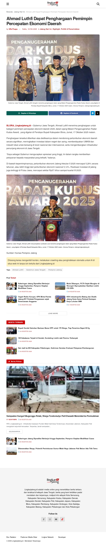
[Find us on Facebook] (43, 519)
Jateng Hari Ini (19, 11)
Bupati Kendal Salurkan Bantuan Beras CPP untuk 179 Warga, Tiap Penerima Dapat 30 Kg (54, 328)
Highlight (56, 29)
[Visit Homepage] (52, 3)
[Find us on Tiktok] (62, 519)
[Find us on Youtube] (56, 519)
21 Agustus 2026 (74, 305)
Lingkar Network (48, 537)
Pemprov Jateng (55, 270)
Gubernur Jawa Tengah (36, 270)
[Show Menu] (7, 4)
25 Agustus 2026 (25, 291)
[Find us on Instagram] (49, 519)
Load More (53, 313)
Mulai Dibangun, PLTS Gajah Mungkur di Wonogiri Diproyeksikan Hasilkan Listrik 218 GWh (83, 285)
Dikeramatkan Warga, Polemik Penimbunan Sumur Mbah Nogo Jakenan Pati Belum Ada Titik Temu (57, 448)
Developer (62, 537)
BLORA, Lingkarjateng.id (18, 125)
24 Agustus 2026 (25, 305)
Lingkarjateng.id (17, 541)
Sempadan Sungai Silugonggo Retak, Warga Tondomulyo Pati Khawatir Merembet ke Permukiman (52, 415)
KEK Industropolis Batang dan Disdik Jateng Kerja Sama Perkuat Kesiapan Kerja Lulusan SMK (81, 299)
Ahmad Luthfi (18, 270)
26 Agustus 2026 (25, 419)
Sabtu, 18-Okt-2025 (29, 29)
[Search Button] (98, 4)
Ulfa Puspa (13, 29)
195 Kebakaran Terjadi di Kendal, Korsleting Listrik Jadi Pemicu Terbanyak (48, 338)
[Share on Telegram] (93, 113)
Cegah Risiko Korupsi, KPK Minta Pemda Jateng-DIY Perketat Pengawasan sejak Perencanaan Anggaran (34, 299)
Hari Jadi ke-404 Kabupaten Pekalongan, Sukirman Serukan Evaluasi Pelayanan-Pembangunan (56, 348)
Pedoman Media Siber (29, 537)
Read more (14, 431)
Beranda (9, 11)
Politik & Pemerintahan (70, 29)
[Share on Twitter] (97, 113)
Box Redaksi (11, 537)
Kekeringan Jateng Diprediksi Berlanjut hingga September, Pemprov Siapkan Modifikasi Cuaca (33, 285)
